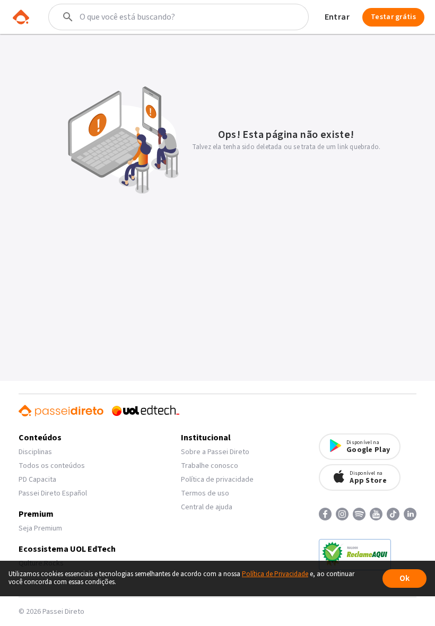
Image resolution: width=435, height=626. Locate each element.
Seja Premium (40, 528)
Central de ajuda (206, 507)
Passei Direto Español (53, 493)
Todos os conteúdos (52, 465)
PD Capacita (37, 479)
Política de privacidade (217, 479)
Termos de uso (205, 493)
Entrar (337, 17)
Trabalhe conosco (209, 465)
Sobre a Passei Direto (215, 452)
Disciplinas (35, 452)
